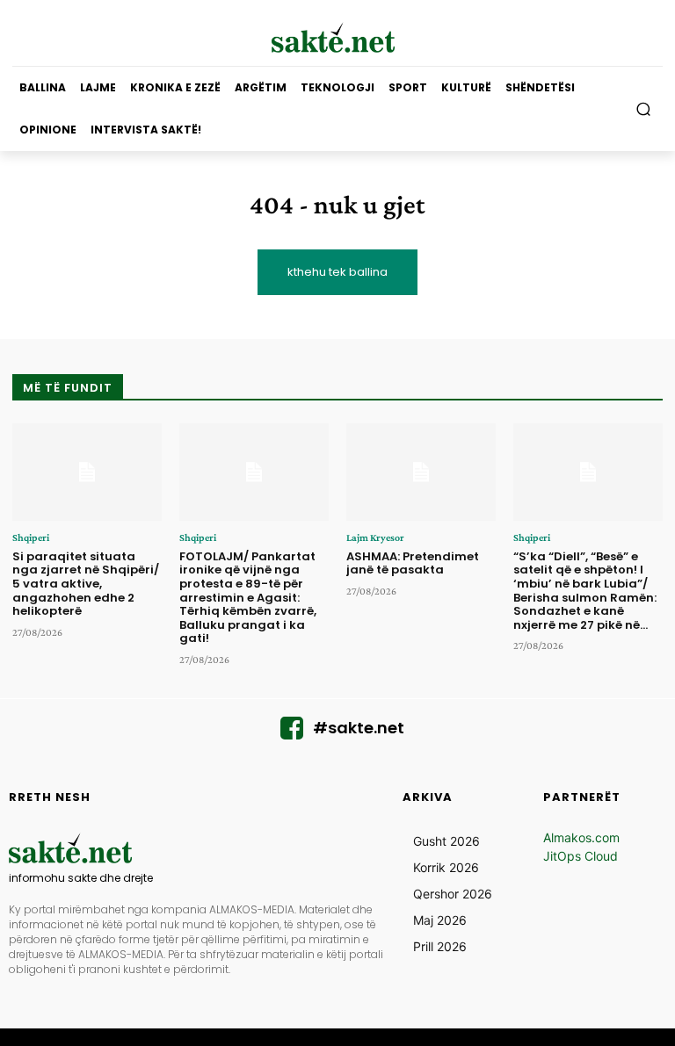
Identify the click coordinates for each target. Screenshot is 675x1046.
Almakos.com (581, 837)
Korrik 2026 (446, 867)
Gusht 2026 (446, 840)
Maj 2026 (440, 920)
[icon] (292, 732)
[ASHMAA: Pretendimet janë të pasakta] (421, 472)
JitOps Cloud (580, 855)
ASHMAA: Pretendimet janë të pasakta (412, 563)
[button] (644, 109)
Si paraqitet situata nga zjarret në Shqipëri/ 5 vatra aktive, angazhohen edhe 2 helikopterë (85, 583)
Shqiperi (30, 537)
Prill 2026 (440, 946)
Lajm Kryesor (375, 537)
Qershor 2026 (452, 893)
